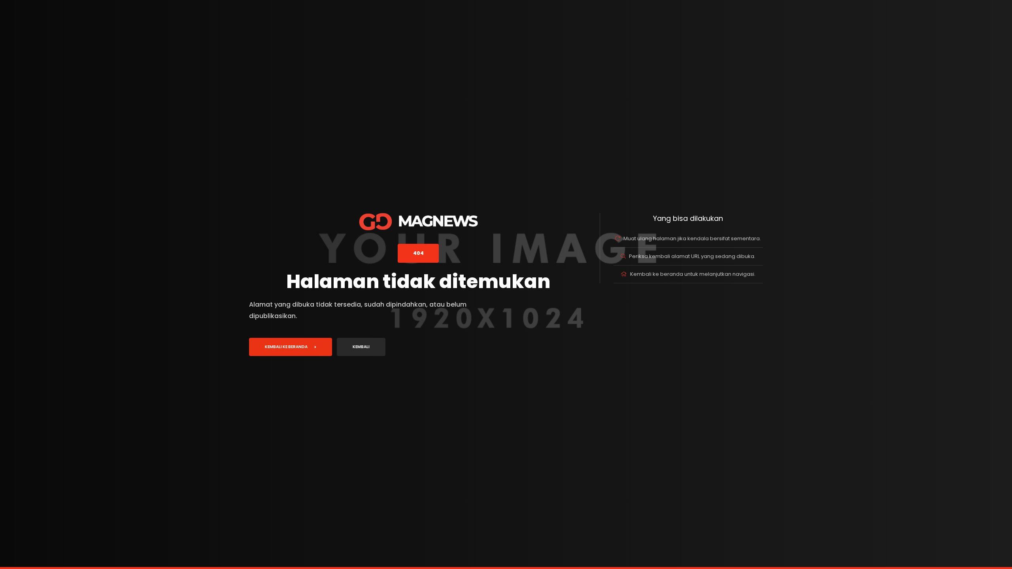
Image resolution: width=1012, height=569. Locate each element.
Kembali (361, 347)
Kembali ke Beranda (286, 347)
